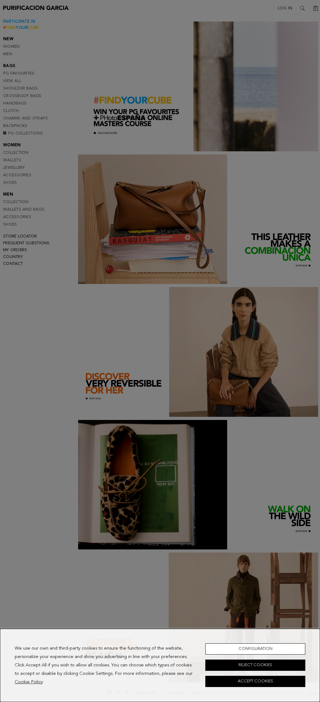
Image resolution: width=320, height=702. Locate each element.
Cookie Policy (28, 682)
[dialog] (160, 665)
